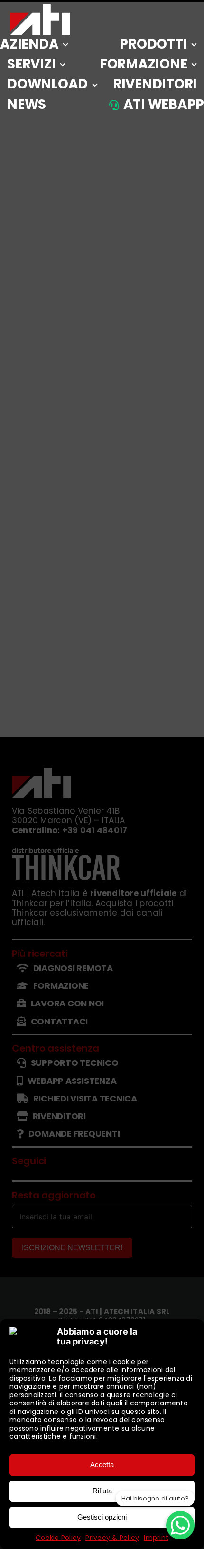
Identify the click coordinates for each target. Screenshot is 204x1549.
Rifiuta (102, 1491)
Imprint (156, 1537)
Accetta (102, 1465)
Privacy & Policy (112, 1537)
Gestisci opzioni (102, 1517)
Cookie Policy (58, 1537)
